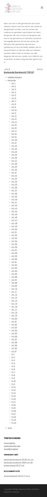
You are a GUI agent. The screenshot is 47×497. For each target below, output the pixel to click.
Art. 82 (14, 324)
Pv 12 (13, 387)
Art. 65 (14, 274)
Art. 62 (14, 265)
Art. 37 (14, 190)
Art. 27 (14, 160)
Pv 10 (13, 381)
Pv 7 (13, 372)
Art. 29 (14, 166)
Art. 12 (14, 116)
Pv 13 (13, 390)
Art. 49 (14, 226)
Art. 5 (13, 95)
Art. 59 (14, 256)
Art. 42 (14, 205)
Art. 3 (13, 89)
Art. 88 (14, 342)
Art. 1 (13, 83)
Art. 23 (14, 149)
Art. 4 (13, 92)
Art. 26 (14, 157)
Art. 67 (14, 280)
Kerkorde (12, 80)
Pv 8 (13, 375)
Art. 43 (14, 208)
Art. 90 (14, 348)
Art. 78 (14, 312)
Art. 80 (14, 318)
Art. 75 (14, 303)
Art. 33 (14, 178)
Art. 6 (13, 98)
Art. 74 (14, 300)
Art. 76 (14, 306)
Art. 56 (14, 247)
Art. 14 (14, 122)
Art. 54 (14, 241)
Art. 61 (14, 262)
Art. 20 (14, 140)
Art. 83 (14, 327)
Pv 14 (13, 393)
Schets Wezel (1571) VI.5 (14, 465)
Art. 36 (14, 187)
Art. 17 (14, 131)
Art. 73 (14, 297)
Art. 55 (14, 244)
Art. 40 (14, 199)
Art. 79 (14, 315)
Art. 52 (14, 235)
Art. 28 (14, 163)
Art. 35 (14, 184)
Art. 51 (14, 232)
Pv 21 (13, 414)
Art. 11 (13, 113)
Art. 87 (14, 339)
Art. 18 (14, 134)
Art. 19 (14, 137)
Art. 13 (14, 119)
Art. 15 (14, 125)
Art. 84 (14, 330)
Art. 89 (14, 345)
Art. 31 (14, 172)
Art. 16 (14, 128)
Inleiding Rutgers (15, 77)
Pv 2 (13, 357)
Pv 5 (13, 366)
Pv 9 (13, 378)
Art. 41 (14, 202)
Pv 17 (13, 402)
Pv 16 (13, 399)
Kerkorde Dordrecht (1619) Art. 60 (18, 462)
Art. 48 (14, 223)
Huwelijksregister (11, 449)
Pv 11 (13, 384)
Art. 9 (13, 107)
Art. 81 (14, 321)
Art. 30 (14, 169)
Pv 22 (13, 417)
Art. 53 (14, 238)
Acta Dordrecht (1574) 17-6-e (17, 476)
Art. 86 (14, 336)
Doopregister (9, 443)
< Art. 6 (7, 69)
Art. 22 (14, 146)
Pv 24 (13, 423)
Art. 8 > (40, 69)
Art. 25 (14, 154)
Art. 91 (14, 351)
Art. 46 (14, 217)
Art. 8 (13, 104)
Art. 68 (14, 283)
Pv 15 (13, 396)
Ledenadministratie (12, 446)
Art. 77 (14, 309)
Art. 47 (14, 220)
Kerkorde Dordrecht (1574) (19, 72)
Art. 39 (14, 196)
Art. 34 (14, 181)
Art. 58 (14, 253)
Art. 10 (14, 110)
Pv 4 (13, 363)
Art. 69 (14, 285)
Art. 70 (14, 289)
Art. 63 (14, 268)
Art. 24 (14, 152)
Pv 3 (13, 360)
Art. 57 (14, 250)
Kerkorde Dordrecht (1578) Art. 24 (18, 459)
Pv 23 (13, 420)
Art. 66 (14, 277)
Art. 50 (14, 229)
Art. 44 (14, 211)
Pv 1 (13, 354)
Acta (10, 428)
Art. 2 (13, 86)
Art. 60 (14, 259)
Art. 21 (14, 143)
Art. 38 (14, 193)
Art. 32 (14, 175)
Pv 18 (13, 405)
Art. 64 (14, 271)
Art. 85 (14, 333)
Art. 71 (14, 292)
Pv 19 (13, 408)
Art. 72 (14, 294)
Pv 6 (13, 369)
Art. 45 (14, 214)
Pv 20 (13, 411)
